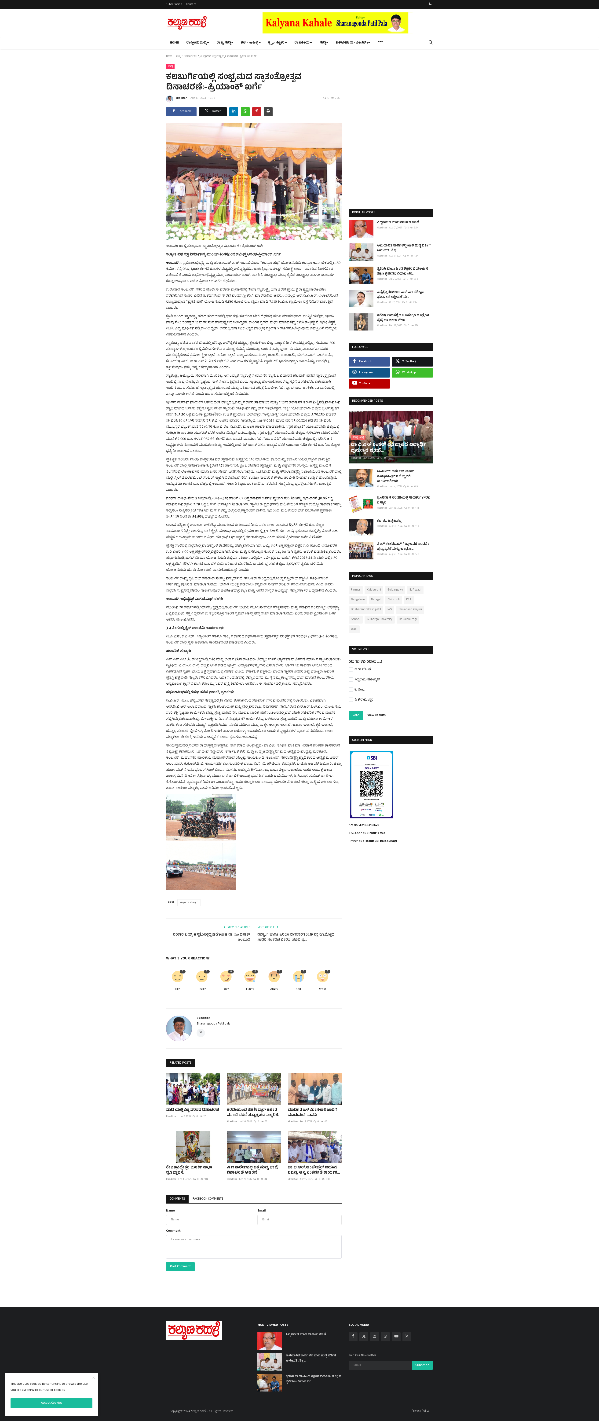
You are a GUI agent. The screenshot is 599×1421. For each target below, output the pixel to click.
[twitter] (363, 1336)
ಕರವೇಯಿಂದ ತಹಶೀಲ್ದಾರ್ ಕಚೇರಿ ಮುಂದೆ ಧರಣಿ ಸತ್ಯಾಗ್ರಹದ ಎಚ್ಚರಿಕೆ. (253, 1113)
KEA (408, 599)
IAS (389, 609)
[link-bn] (348, 22)
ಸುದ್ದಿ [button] (322, 43)
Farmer (355, 590)
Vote (356, 715)
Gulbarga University (379, 619)
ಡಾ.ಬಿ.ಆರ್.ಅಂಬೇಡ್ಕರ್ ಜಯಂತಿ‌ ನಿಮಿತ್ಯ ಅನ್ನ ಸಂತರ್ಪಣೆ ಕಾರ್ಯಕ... (314, 1170)
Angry (274, 989)
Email (261, 1211)
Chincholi (394, 599)
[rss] (406, 1336)
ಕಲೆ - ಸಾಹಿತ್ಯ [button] (249, 43)
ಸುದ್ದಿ (177, 56)
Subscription (174, 4)
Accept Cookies (51, 1403)
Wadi (354, 629)
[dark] (430, 4)
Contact (191, 4)
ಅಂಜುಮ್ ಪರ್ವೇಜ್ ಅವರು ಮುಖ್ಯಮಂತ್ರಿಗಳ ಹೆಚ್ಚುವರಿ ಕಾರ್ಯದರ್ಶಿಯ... (395, 476)
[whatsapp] (385, 1336)
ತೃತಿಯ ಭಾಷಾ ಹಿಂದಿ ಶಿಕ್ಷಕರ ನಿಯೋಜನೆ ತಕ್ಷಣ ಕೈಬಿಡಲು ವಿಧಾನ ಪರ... (402, 271)
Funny (250, 989)
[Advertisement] (391, 134)
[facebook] (353, 1336)
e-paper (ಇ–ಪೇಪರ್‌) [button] (352, 43)
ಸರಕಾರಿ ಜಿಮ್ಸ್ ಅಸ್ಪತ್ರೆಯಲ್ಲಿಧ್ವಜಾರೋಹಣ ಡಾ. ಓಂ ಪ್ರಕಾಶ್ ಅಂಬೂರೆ (211, 938)
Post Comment (180, 1266)
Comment (173, 1231)
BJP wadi (415, 590)
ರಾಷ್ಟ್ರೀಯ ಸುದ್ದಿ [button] (196, 43)
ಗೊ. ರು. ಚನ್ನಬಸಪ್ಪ (389, 521)
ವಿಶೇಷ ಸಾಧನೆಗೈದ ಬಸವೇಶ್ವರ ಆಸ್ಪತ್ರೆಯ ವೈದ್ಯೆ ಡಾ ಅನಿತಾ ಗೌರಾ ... (403, 318)
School (355, 619)
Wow (322, 989)
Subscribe (422, 1365)
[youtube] (396, 1336)
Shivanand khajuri (410, 609)
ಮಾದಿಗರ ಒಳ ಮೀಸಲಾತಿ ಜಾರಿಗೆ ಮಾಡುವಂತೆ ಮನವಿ (312, 1113)
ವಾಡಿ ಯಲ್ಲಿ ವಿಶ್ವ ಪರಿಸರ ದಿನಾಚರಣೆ (192, 1110)
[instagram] (374, 1336)
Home (174, 43)
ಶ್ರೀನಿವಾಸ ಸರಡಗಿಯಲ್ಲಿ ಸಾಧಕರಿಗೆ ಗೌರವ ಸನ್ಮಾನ (403, 500)
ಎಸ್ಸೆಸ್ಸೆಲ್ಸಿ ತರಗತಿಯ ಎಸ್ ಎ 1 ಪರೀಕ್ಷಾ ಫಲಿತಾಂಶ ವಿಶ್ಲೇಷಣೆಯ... (400, 295)
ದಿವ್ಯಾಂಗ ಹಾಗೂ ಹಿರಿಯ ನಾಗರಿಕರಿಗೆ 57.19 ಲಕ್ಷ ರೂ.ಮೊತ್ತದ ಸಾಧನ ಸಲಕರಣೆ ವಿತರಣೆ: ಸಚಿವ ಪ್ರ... (295, 938)
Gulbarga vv (395, 590)
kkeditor (181, 98)
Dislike (202, 989)
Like (177, 989)
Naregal (376, 599)
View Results (376, 715)
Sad (298, 989)
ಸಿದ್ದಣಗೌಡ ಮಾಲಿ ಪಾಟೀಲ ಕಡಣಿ (398, 222)
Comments (177, 1199)
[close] (93, 1378)
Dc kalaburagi (408, 619)
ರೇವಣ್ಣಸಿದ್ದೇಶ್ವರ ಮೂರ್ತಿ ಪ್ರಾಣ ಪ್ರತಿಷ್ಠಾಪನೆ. (189, 1170)
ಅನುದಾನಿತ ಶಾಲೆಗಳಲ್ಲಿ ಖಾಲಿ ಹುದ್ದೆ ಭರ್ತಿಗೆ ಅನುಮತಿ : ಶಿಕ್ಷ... (404, 248)
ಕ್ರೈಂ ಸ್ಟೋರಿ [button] (276, 43)
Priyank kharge (189, 902)
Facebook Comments (208, 1199)
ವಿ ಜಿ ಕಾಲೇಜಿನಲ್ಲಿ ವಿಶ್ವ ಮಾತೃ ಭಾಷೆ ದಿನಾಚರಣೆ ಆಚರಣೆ (252, 1170)
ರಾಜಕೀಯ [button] (302, 43)
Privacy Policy (420, 1411)
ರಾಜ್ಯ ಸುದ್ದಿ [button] (223, 43)
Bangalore (358, 599)
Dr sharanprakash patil (366, 609)
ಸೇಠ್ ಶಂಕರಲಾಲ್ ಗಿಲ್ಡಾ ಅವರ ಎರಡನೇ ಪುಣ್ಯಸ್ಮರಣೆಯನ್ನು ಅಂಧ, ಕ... (403, 547)
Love (226, 989)
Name (170, 1211)
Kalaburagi (374, 590)
